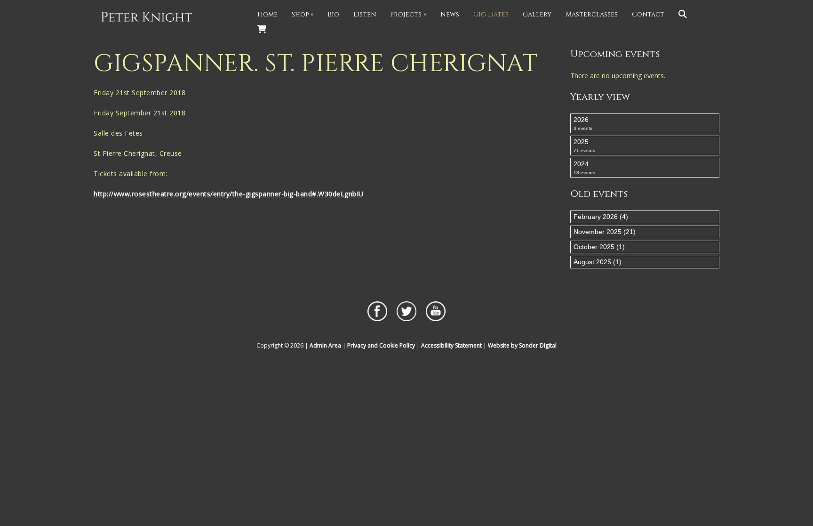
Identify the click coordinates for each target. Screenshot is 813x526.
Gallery (537, 14)
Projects (408, 14)
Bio (333, 14)
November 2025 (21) (605, 231)
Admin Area (325, 345)
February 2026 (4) (601, 216)
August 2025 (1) (598, 262)
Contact (648, 14)
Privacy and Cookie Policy (381, 345)
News (449, 14)
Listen (364, 14)
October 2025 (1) (599, 247)
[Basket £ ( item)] (262, 29)
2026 (583, 123)
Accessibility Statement (451, 345)
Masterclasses (592, 14)
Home (267, 14)
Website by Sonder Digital (522, 345)
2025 (584, 145)
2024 (584, 167)
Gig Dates (491, 14)
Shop (302, 14)
